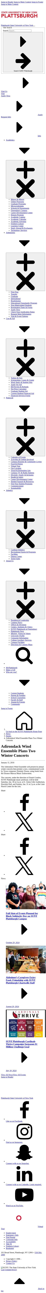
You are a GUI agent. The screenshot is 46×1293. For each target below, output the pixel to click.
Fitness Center (16, 556)
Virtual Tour (15, 466)
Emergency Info (12, 1235)
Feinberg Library (17, 224)
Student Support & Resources (22, 482)
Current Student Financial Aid (22, 393)
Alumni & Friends (18, 702)
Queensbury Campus (19, 210)
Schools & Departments (20, 208)
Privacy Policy (11, 1261)
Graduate (14, 296)
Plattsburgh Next (17, 631)
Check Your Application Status (23, 312)
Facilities (14, 554)
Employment (11, 1233)
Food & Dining (17, 464)
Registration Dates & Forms (21, 307)
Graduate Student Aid (19, 391)
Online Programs (17, 202)
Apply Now (15, 310)
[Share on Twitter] (24, 830)
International (15, 299)
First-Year (14, 292)
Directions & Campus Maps (21, 645)
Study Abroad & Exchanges (22, 228)
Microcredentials (17, 206)
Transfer (14, 294)
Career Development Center (22, 213)
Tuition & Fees (16, 378)
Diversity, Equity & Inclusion (22, 475)
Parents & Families (18, 695)
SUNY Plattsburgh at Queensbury (24, 629)
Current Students (17, 693)
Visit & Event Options (19, 316)
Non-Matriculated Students (21, 305)
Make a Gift (10, 670)
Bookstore (10, 1248)
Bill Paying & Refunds (19, 387)
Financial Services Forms (20, 396)
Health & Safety (17, 477)
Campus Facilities (18, 642)
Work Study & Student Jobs (21, 382)
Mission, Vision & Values (21, 634)
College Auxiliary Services (21, 640)
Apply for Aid (16, 385)
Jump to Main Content (22, 2)
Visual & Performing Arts (21, 470)
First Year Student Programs (21, 484)
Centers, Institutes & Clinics (21, 627)
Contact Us (10, 1263)
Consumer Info (12, 1239)
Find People (10, 1237)
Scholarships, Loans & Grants (22, 380)
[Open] (25, 179)
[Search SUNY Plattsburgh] (24, 663)
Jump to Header (7, 2)
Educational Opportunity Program (24, 303)
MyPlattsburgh (11, 668)
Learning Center (17, 226)
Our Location (16, 468)
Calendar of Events (18, 457)
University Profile (18, 636)
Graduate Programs (18, 204)
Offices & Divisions (18, 625)
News (8, 734)
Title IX (9, 1244)
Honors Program (17, 215)
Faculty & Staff (17, 700)
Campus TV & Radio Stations (22, 473)
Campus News (16, 622)
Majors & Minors (17, 199)
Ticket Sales (15, 559)
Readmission (16, 301)
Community (15, 704)
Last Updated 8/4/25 (9, 1270)
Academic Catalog (18, 217)
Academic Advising (18, 221)
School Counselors (18, 698)
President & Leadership (20, 620)
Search (5, 31)
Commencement (17, 486)
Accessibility (11, 1242)
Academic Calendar (18, 219)
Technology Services (19, 230)
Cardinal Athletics (18, 550)
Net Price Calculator (18, 389)
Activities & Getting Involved (22, 459)
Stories (8, 736)
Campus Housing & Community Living (26, 462)
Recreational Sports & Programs (23, 552)
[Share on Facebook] (24, 811)
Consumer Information (19, 638)
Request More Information (21, 314)
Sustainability (16, 488)
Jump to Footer (37, 2)
